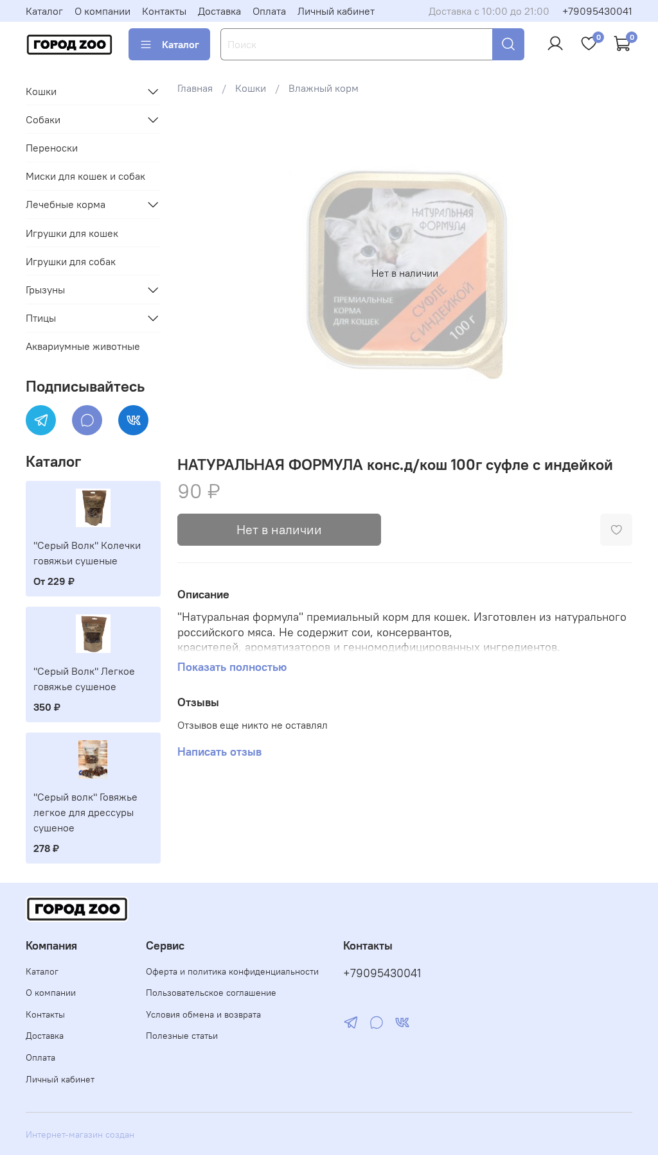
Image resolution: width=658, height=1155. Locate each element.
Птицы (41, 317)
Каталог (44, 10)
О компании (102, 10)
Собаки (43, 119)
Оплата (269, 10)
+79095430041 (597, 10)
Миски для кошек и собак (85, 175)
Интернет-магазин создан (80, 1134)
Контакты (164, 10)
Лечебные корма (65, 204)
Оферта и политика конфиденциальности (232, 971)
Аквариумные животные (83, 346)
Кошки (250, 88)
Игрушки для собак (71, 261)
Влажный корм (324, 88)
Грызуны (45, 289)
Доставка (219, 10)
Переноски (52, 147)
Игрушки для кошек (72, 233)
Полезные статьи (182, 1035)
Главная (195, 88)
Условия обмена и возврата (203, 1014)
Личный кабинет (336, 10)
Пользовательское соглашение (211, 992)
